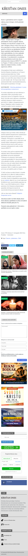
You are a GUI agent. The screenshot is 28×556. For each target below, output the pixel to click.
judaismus (14, 238)
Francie (8, 238)
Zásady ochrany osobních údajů (12, 544)
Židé (19, 238)
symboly (6, 180)
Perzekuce (4, 257)
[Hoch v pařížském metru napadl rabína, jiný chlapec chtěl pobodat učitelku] (14, 33)
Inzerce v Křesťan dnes (9, 520)
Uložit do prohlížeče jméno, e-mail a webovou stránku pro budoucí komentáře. (12, 355)
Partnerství (6, 524)
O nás (3, 493)
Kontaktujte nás (7, 535)
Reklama (4, 515)
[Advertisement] (14, 221)
